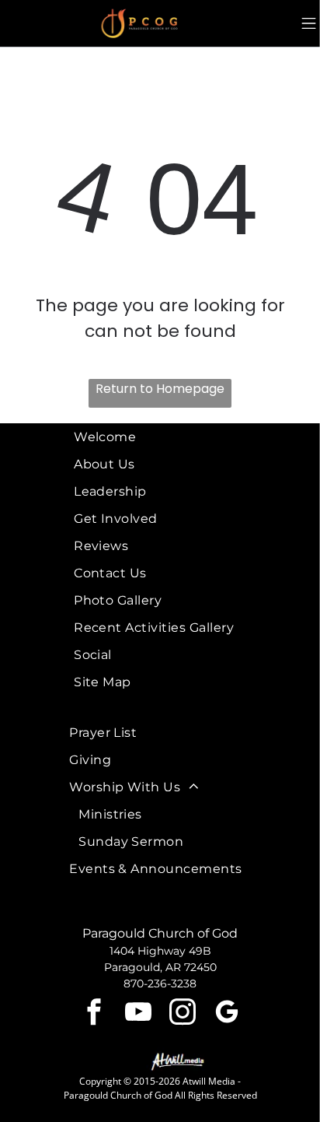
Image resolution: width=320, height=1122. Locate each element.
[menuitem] (168, 437)
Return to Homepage (160, 389)
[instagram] (182, 1014)
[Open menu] (308, 23)
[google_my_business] (227, 1014)
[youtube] (138, 1014)
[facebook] (94, 1014)
